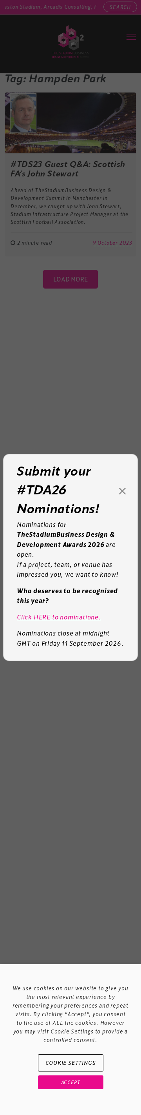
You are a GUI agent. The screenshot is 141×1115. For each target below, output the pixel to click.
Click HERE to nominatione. (59, 617)
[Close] (122, 491)
